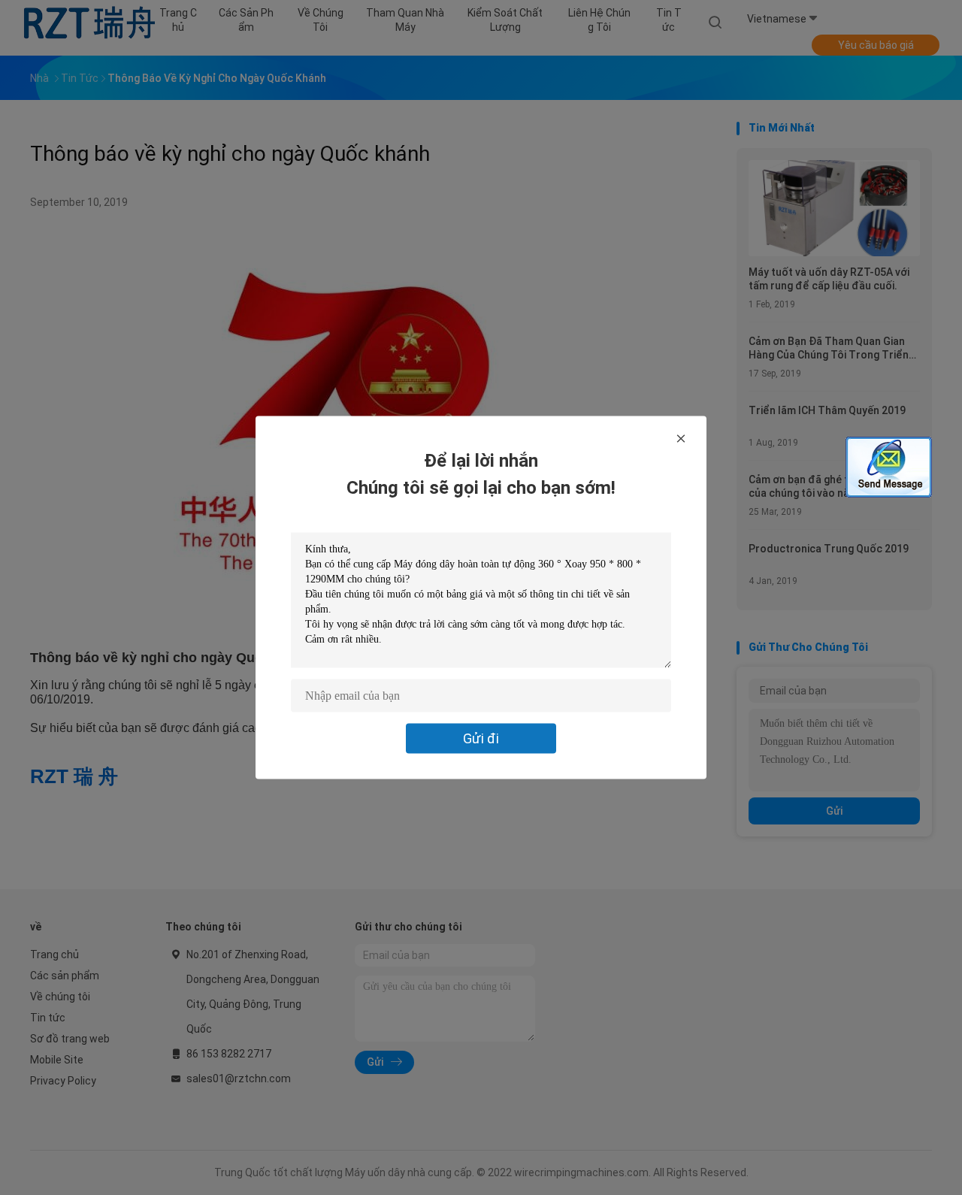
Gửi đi (481, 738)
